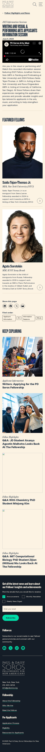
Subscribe (10, 618)
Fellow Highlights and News (17, 13)
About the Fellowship (11, 701)
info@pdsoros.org (10, 688)
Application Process (10, 723)
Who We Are (7, 705)
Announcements (13, 597)
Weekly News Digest (14, 601)
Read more (22, 363)
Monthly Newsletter (33, 597)
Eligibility (6, 728)
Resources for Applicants (13, 733)
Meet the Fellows (9, 710)
